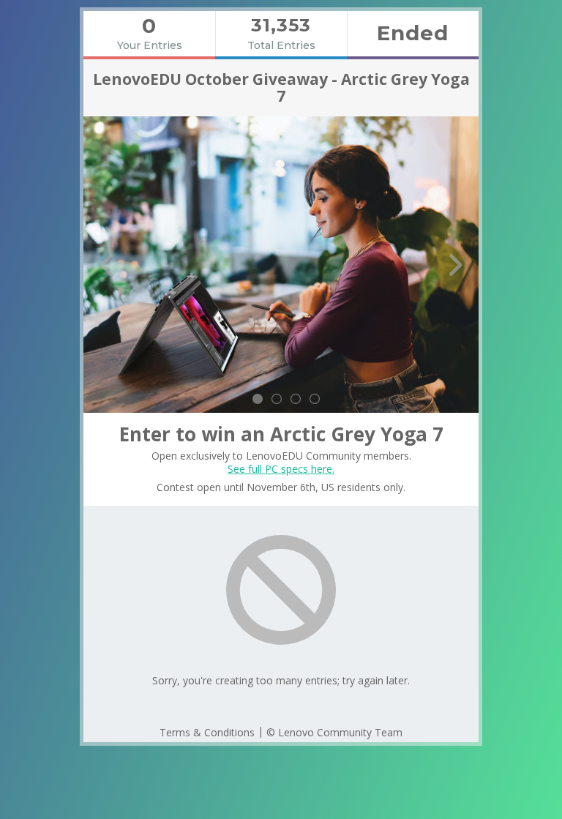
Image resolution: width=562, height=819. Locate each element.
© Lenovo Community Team (334, 732)
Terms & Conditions (207, 732)
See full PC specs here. (281, 469)
